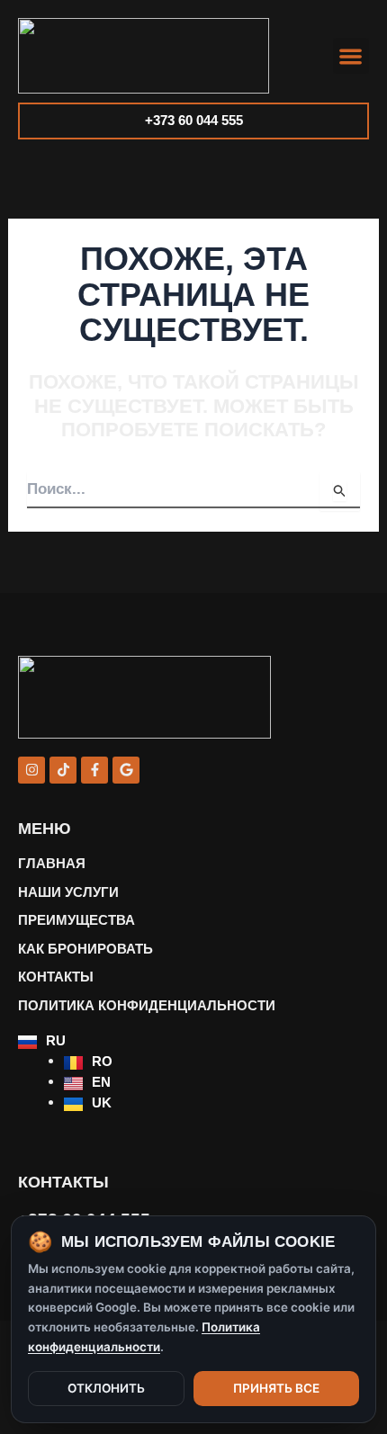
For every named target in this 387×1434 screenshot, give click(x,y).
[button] (351, 56)
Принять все (276, 1388)
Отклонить (106, 1388)
